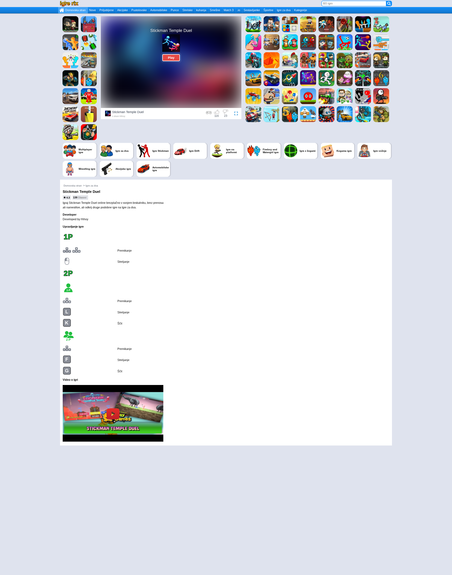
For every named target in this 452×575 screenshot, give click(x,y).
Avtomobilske (158, 10)
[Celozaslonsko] (235, 114)
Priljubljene (106, 10)
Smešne (215, 10)
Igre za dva (284, 10)
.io (238, 10)
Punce (175, 10)
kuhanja (201, 10)
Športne (268, 10)
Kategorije (300, 10)
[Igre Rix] (69, 3)
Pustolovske (139, 10)
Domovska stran (75, 10)
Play (171, 57)
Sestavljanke (252, 10)
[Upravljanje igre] (209, 114)
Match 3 (229, 10)
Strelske (187, 10)
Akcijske (122, 10)
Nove (92, 10)
